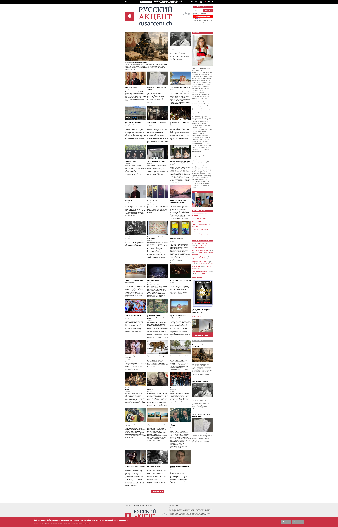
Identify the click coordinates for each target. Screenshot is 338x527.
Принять (286, 522)
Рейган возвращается (198, 221)
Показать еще (158, 492)
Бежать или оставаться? (199, 218)
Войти (127, 1)
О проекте (128, 505)
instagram (196, 2)
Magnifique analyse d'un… (199, 262)
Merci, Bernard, (196, 266)
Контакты (136, 505)
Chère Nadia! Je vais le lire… (200, 250)
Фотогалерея (196, 316)
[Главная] (157, 16)
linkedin (200, 2)
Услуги (142, 505)
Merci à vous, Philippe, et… (199, 257)
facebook (192, 2)
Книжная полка (197, 277)
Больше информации (83, 523)
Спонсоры (149, 505)
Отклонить (298, 522)
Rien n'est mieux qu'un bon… (200, 243)
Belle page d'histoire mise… (200, 271)
